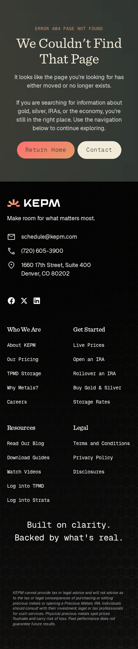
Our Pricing (22, 359)
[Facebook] (11, 301)
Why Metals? (22, 387)
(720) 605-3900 (42, 251)
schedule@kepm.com (49, 236)
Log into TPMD (25, 486)
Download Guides (28, 457)
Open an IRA (88, 359)
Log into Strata (28, 500)
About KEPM (21, 345)
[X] (24, 301)
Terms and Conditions (101, 443)
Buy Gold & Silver (97, 387)
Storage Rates (91, 402)
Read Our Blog (25, 443)
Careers (17, 402)
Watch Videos (24, 471)
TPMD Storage (24, 373)
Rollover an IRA (94, 373)
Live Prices (88, 345)
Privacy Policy (93, 457)
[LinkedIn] (37, 301)
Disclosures (88, 471)
